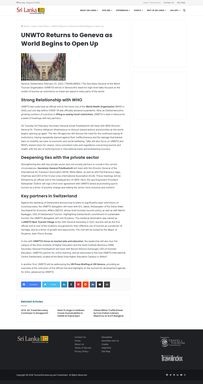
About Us (79, 344)
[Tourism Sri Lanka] (32, 10)
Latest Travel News (152, 2)
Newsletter (107, 337)
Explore (106, 10)
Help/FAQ (106, 348)
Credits (105, 344)
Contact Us (169, 2)
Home (26, 26)
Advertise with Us (110, 340)
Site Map (181, 2)
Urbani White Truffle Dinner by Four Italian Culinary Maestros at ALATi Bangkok (108, 313)
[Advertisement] (159, 43)
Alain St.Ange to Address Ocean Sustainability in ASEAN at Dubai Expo (70, 313)
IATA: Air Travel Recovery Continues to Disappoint (34, 312)
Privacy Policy (81, 351)
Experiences (122, 10)
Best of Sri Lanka (155, 10)
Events (137, 10)
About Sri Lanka (88, 10)
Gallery (174, 10)
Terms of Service (83, 348)
